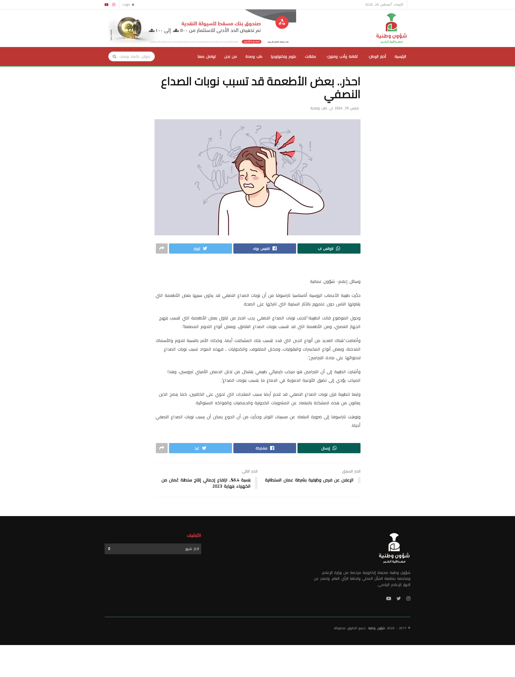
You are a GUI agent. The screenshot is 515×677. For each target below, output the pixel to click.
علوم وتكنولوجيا (283, 56)
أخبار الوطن (377, 56)
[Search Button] (112, 56)
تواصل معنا (207, 56)
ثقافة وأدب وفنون (343, 56)
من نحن (230, 56)
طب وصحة (253, 56)
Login (127, 4)
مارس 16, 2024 (347, 108)
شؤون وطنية (376, 628)
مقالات (310, 56)
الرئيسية (400, 56)
